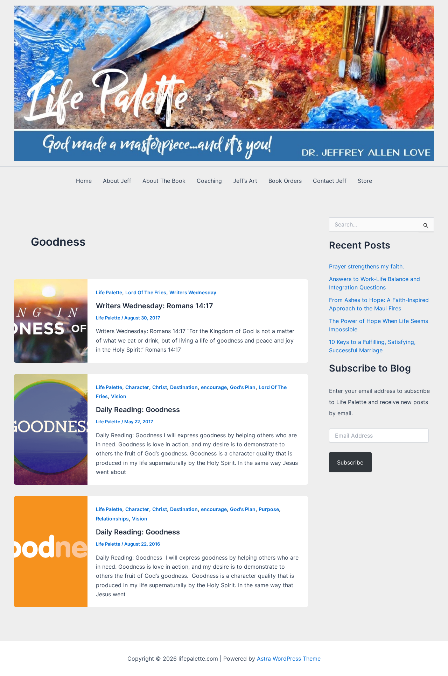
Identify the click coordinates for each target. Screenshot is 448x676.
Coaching (209, 180)
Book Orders (285, 180)
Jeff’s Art (245, 180)
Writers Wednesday (192, 292)
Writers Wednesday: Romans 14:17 (154, 306)
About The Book (164, 180)
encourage (214, 387)
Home (84, 180)
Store (365, 180)
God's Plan (242, 387)
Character (137, 387)
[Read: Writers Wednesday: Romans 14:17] (51, 320)
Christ (159, 387)
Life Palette (109, 292)
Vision (118, 396)
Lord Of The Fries (145, 292)
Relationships (112, 519)
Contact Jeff (329, 180)
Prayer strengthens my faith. (366, 266)
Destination (184, 387)
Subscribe (350, 462)
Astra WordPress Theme (289, 658)
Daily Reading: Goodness (138, 409)
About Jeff (117, 180)
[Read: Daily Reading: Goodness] (51, 428)
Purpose (269, 509)
